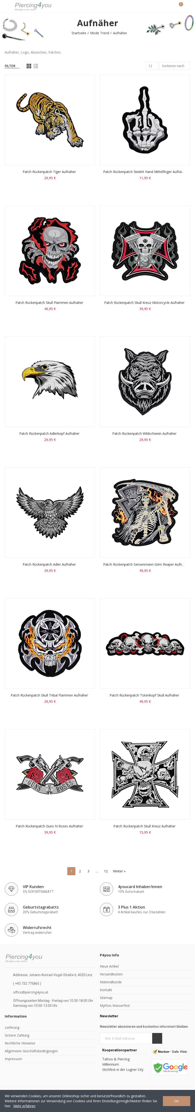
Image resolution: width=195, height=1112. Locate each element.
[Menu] (7, 6)
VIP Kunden (33, 886)
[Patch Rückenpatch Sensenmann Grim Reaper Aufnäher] (145, 512)
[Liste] (36, 66)
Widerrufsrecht (37, 927)
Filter (10, 66)
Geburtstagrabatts (41, 907)
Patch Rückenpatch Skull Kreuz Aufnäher (144, 826)
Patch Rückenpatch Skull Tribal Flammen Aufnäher (49, 695)
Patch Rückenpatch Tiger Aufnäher (49, 171)
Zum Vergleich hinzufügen (83, 83)
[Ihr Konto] (187, 6)
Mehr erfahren (24, 1106)
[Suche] (170, 6)
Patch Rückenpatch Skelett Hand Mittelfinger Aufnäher (145, 171)
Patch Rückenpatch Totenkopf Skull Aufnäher (144, 695)
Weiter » (119, 871)
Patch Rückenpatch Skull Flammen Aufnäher (49, 302)
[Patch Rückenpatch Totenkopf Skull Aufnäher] (145, 643)
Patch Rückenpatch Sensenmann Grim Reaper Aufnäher (146, 564)
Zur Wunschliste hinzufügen (83, 92)
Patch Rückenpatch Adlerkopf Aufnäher (49, 433)
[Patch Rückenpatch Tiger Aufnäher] (50, 120)
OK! (176, 1101)
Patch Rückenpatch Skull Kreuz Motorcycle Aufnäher (144, 302)
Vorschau (83, 102)
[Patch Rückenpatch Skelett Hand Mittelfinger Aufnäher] (145, 120)
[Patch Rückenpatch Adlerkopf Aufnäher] (50, 381)
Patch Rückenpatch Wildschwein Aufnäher (144, 433)
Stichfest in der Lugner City (123, 1069)
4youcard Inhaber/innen (140, 886)
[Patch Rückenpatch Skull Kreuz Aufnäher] (145, 774)
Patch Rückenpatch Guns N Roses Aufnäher (49, 826)
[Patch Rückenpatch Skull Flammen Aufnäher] (50, 251)
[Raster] (29, 66)
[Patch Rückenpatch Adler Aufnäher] (50, 512)
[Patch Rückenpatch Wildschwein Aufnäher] (145, 381)
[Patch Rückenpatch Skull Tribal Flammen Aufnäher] (50, 643)
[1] (157, 1038)
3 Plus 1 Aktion (131, 907)
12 (106, 871)
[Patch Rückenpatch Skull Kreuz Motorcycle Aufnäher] (145, 251)
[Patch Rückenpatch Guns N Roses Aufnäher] (50, 774)
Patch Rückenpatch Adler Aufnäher (49, 564)
